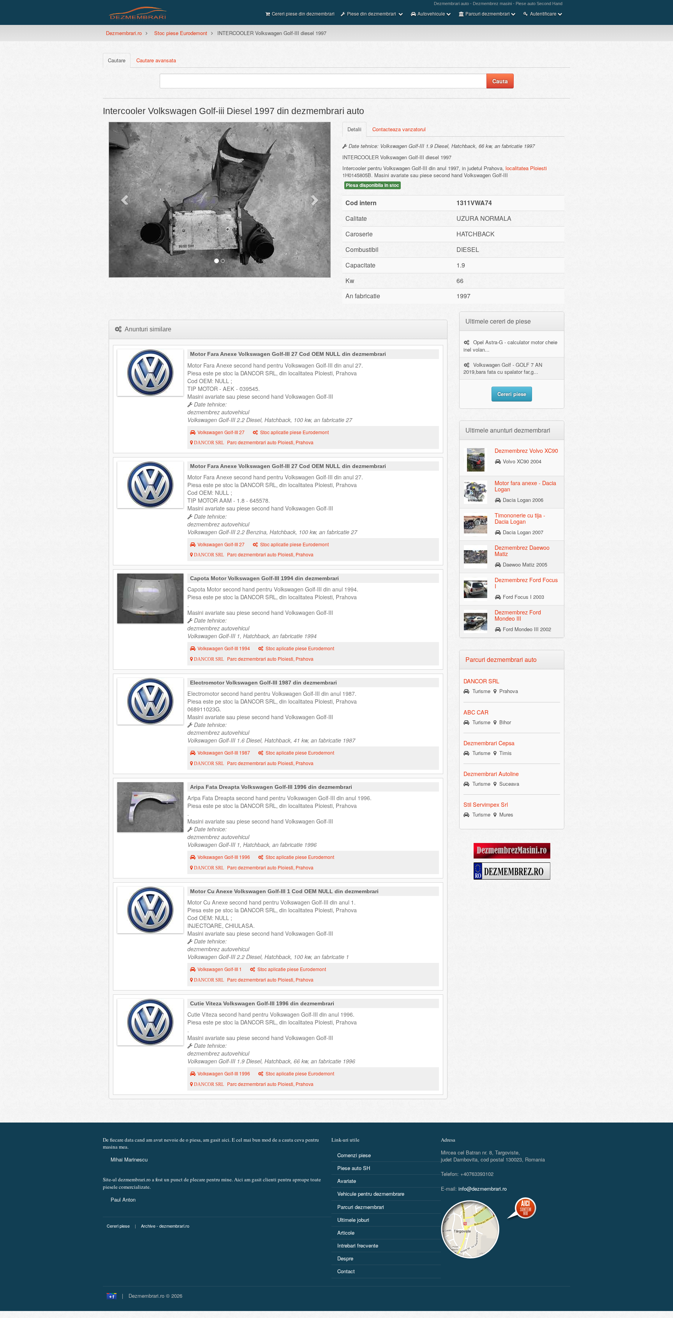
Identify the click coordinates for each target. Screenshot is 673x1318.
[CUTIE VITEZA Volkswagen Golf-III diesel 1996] (150, 1022)
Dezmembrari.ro (124, 33)
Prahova (507, 691)
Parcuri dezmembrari (360, 1207)
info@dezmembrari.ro (482, 1188)
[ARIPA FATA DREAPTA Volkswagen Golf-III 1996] (150, 807)
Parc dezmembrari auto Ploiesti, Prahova (253, 442)
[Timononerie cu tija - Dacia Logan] (475, 524)
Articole (345, 1232)
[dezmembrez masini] (512, 850)
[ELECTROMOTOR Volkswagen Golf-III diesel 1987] (150, 701)
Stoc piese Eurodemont (180, 33)
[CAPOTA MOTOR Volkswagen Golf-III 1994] (150, 598)
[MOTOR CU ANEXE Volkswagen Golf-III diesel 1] (150, 910)
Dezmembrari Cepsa (488, 743)
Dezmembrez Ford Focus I (526, 583)
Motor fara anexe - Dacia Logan (525, 486)
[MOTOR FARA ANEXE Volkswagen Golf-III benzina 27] (150, 484)
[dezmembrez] (512, 870)
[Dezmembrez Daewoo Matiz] (475, 556)
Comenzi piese (354, 1155)
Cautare (116, 60)
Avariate (346, 1180)
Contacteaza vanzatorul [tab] (399, 129)
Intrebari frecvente (357, 1245)
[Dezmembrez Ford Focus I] (475, 589)
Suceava (507, 783)
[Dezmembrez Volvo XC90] (475, 459)
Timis (504, 753)
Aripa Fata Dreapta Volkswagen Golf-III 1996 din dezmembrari (271, 787)
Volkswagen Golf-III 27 (221, 432)
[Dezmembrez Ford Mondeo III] (475, 621)
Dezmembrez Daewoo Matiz (522, 551)
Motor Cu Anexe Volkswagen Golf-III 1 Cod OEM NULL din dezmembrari (284, 891)
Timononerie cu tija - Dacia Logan (520, 518)
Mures (504, 814)
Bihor (503, 722)
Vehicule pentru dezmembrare (370, 1193)
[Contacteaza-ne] (489, 1229)
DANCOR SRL (481, 681)
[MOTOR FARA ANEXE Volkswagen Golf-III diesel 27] (150, 372)
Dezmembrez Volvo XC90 (526, 450)
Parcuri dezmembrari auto (501, 659)
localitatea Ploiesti (526, 168)
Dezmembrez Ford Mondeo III (518, 615)
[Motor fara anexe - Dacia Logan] (475, 492)
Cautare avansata (156, 60)
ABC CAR (475, 712)
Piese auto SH (353, 1168)
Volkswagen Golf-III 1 (219, 969)
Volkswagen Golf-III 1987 (223, 753)
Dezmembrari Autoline (491, 774)
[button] (125, 200)
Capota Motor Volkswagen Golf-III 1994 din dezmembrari (264, 578)
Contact (346, 1271)
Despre (345, 1258)
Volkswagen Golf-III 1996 (223, 857)
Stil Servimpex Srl (485, 804)
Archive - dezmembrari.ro (165, 1226)
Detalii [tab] (354, 129)
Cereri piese (118, 1226)
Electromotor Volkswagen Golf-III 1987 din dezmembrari (263, 682)
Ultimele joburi (353, 1219)
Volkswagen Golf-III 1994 (223, 648)
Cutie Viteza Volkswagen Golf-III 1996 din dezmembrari (262, 1003)
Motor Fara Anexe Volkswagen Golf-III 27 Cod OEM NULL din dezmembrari (288, 354)
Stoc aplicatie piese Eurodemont (294, 432)
